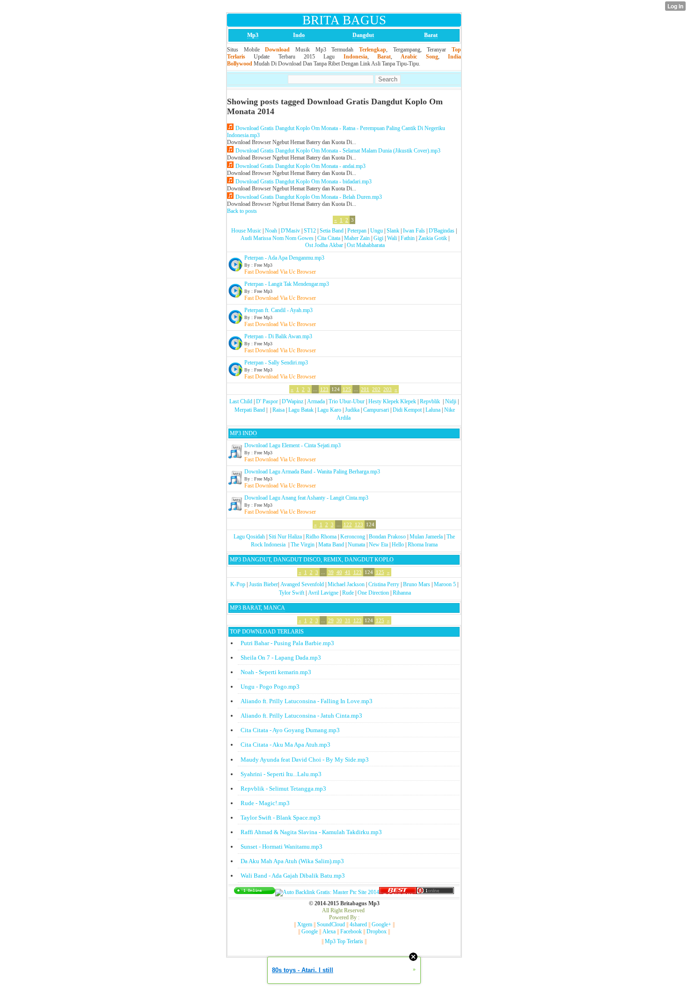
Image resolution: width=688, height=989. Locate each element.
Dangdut (363, 35)
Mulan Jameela (426, 536)
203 (387, 389)
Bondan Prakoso (387, 536)
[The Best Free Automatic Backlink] (398, 892)
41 (348, 572)
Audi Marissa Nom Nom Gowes (277, 238)
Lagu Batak (301, 410)
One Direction (373, 592)
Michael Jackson (346, 584)
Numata (356, 544)
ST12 (310, 230)
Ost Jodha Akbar (324, 245)
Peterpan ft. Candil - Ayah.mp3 (278, 310)
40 (339, 572)
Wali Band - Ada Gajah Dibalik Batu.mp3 (293, 875)
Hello (398, 544)
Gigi (378, 238)
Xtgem (304, 924)
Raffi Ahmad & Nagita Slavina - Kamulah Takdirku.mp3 (311, 832)
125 (347, 389)
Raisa (278, 410)
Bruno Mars (416, 584)
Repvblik (430, 401)
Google (309, 931)
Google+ (381, 924)
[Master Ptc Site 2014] (327, 892)
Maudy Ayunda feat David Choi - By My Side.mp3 (305, 759)
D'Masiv (290, 230)
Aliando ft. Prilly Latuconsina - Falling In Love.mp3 (307, 701)
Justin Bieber (263, 584)
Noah (271, 230)
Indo (299, 35)
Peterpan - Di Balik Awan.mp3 (278, 336)
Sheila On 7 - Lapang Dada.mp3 (281, 657)
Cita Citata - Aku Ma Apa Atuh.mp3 (285, 744)
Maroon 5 (445, 584)
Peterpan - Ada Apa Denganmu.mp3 (284, 258)
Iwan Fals (414, 230)
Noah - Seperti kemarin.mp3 (276, 672)
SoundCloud (331, 924)
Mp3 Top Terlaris (344, 941)
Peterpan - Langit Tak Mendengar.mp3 (286, 284)
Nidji (450, 401)
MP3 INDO (243, 433)
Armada (316, 401)
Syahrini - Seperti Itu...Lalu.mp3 (281, 774)
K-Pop (237, 584)
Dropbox (376, 931)
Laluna (432, 410)
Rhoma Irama (423, 544)
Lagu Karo (329, 410)
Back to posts (242, 211)
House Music (246, 230)
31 (348, 620)
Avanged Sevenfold (302, 584)
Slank (393, 230)
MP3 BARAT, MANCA (257, 607)
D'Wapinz (292, 401)
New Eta (378, 544)
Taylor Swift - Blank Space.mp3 (281, 817)
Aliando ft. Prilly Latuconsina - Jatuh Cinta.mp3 (301, 715)
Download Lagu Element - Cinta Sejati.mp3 (292, 445)
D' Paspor (267, 401)
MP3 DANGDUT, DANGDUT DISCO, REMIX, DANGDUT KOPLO (312, 559)
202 (376, 389)
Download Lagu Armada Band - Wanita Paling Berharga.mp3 (312, 471)
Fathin (408, 238)
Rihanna (402, 592)
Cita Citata (328, 238)
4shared (358, 924)
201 (365, 389)
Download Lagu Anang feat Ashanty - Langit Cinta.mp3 (306, 497)
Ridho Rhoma (321, 536)
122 (348, 524)
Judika (352, 410)
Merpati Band (249, 410)
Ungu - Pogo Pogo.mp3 (270, 686)
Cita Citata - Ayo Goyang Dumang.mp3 (290, 730)
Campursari (376, 410)
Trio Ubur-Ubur (347, 401)
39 (331, 572)
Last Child (240, 401)
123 (324, 389)
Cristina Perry (383, 584)
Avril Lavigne (323, 592)
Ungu (376, 230)
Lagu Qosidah (249, 536)
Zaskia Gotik (432, 238)
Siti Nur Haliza (285, 536)
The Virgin (303, 544)
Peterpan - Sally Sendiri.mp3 (276, 362)
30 (339, 620)
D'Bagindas (441, 230)
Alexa (329, 931)
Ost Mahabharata (366, 245)
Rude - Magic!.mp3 (265, 803)
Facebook (351, 931)
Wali (392, 238)
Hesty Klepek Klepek (392, 401)
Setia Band (332, 230)
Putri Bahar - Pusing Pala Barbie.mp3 (287, 643)
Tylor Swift (291, 592)
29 (331, 620)
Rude (348, 592)
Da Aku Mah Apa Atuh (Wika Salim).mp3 (292, 861)
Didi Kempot (407, 410)
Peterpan (356, 230)
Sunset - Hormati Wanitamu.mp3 (281, 846)
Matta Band (331, 544)
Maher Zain (357, 238)
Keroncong (352, 536)
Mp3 (252, 35)
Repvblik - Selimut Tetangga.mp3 (283, 788)
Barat (431, 35)
